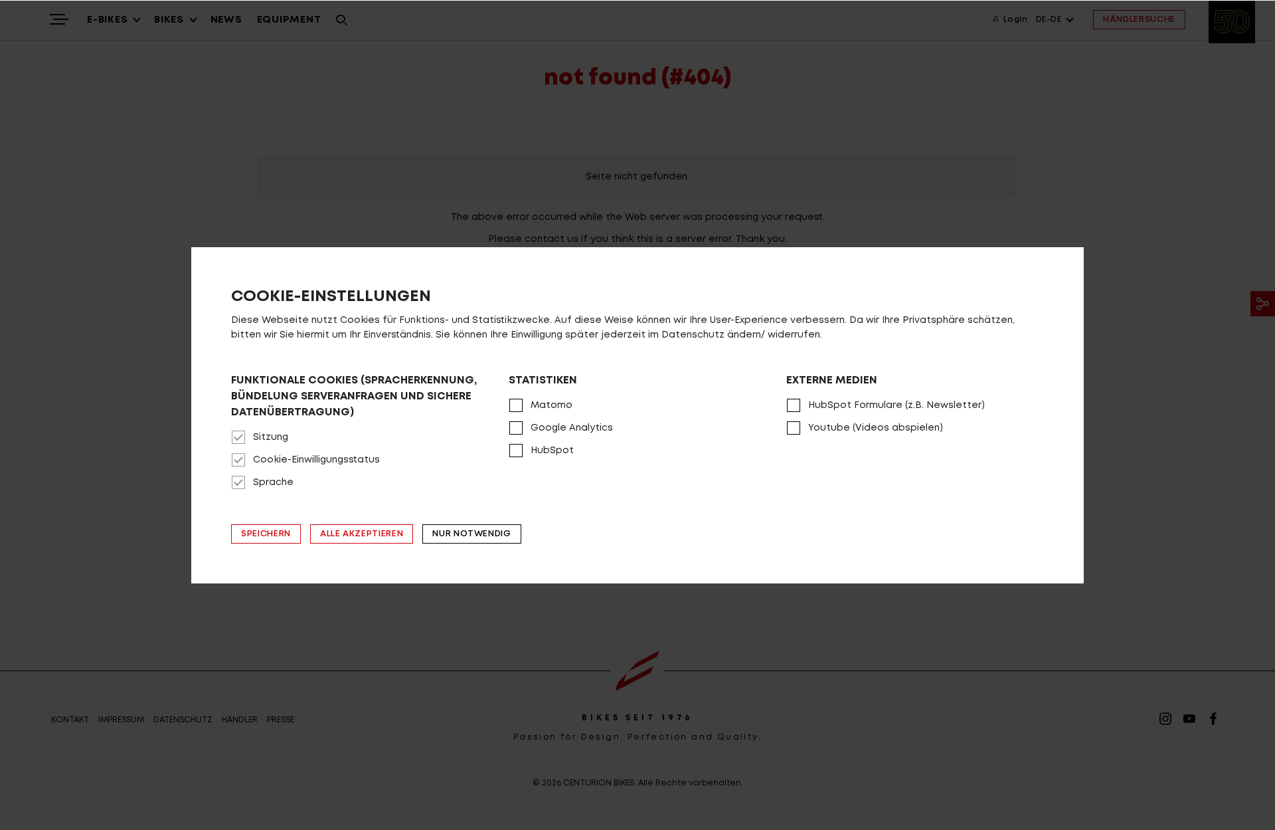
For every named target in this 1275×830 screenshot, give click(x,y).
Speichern (266, 534)
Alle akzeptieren (361, 534)
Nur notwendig (471, 534)
